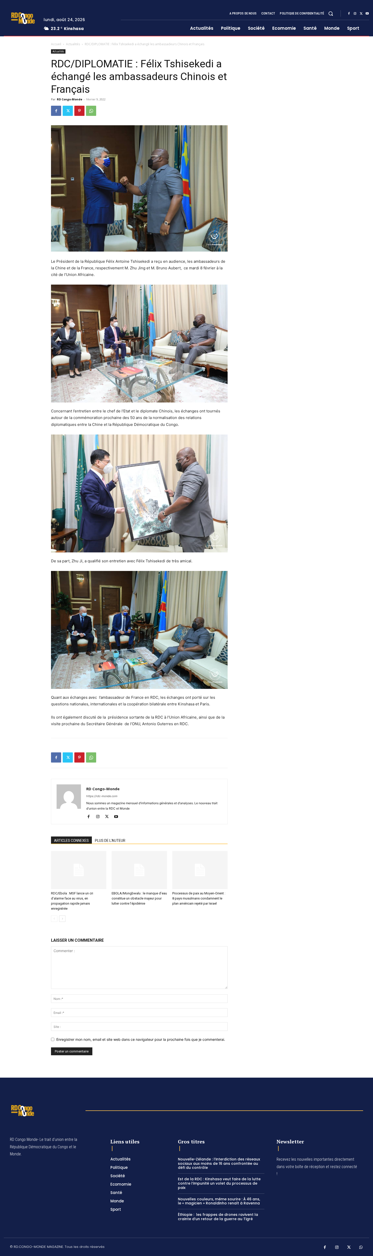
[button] (331, 13)
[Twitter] (361, 14)
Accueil (56, 44)
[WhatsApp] (91, 111)
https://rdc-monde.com (101, 796)
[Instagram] (355, 14)
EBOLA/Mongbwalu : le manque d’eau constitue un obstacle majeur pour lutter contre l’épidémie (139, 898)
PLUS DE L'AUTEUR (110, 841)
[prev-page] (54, 919)
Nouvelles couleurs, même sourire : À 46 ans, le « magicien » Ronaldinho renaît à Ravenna (219, 1201)
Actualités (73, 44)
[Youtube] (367, 14)
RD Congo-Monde (69, 99)
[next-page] (62, 919)
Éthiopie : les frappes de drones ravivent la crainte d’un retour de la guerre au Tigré (218, 1216)
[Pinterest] (79, 111)
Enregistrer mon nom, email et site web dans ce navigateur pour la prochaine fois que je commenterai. (140, 1039)
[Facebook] (349, 14)
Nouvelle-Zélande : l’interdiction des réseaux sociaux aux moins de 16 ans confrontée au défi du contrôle (219, 1163)
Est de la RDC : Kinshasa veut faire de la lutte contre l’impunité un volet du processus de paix (219, 1183)
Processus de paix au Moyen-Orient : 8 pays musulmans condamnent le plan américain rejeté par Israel (199, 898)
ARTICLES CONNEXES (71, 841)
